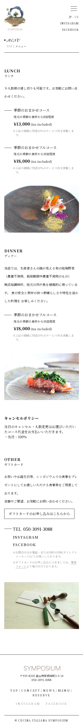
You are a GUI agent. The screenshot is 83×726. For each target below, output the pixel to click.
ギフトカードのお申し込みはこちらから (39, 513)
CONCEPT (30, 690)
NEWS (49, 690)
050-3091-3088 (37, 529)
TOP (9, 46)
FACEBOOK (70, 29)
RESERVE (41, 695)
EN (76, 17)
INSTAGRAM (69, 23)
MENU (64, 690)
